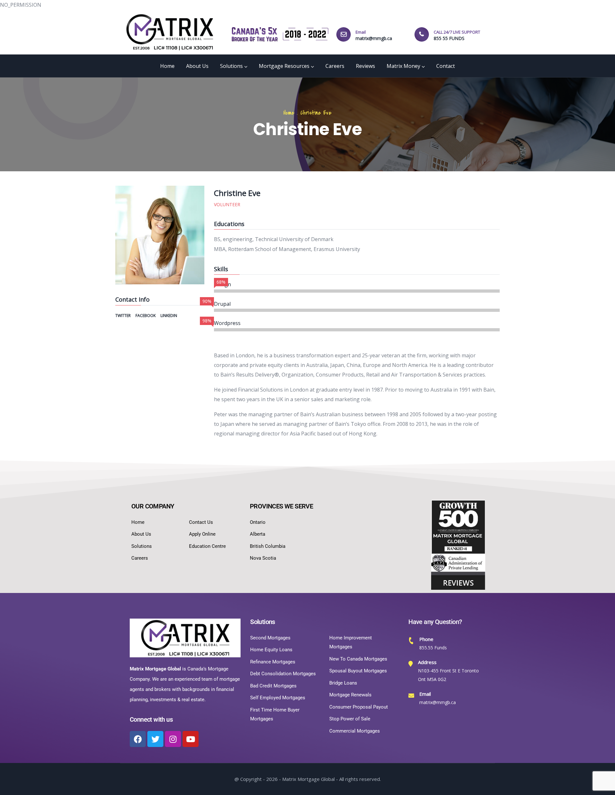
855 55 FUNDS (449, 38)
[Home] (170, 32)
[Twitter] (155, 739)
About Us (197, 65)
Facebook (146, 315)
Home (167, 65)
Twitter (123, 315)
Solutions (231, 65)
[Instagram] (173, 739)
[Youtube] (191, 739)
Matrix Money (403, 65)
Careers (334, 65)
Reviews (365, 65)
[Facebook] (138, 739)
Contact (445, 65)
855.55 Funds (433, 648)
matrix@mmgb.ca (374, 38)
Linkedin (168, 315)
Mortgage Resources (284, 65)
